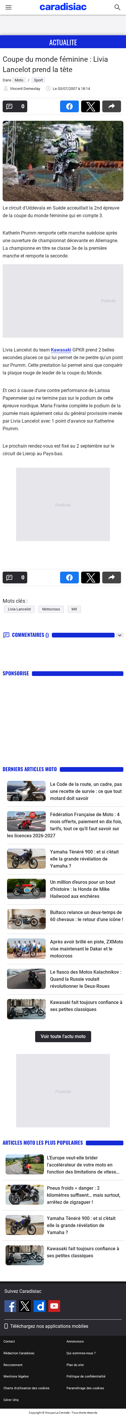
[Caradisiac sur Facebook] (11, 1307)
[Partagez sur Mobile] (112, 104)
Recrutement (13, 1365)
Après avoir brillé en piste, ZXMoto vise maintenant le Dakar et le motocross (86, 949)
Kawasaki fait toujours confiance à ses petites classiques (83, 1252)
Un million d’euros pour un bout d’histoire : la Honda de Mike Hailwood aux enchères (82, 889)
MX (74, 609)
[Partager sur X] (91, 104)
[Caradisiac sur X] (25, 1307)
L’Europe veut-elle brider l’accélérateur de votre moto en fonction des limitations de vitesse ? (83, 1165)
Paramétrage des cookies (85, 1388)
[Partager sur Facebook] (70, 104)
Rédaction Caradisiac (19, 1353)
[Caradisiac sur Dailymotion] (40, 1307)
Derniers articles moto (30, 769)
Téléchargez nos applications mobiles (49, 1326)
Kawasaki (61, 350)
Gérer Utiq (11, 1400)
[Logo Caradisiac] (63, 12)
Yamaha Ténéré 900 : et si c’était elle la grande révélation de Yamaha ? (84, 859)
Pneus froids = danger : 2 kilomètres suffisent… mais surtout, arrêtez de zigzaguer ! (83, 1195)
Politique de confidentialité (86, 1376)
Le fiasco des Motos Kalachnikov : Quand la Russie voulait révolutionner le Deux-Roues (85, 979)
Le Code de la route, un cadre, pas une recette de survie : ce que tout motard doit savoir (86, 791)
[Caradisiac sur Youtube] (54, 1307)
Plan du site (75, 1365)
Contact (9, 1341)
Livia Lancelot (19, 609)
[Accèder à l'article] (26, 791)
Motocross (51, 609)
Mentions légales (16, 1376)
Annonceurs (75, 1341)
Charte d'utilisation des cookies (27, 1388)
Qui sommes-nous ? (81, 1353)
